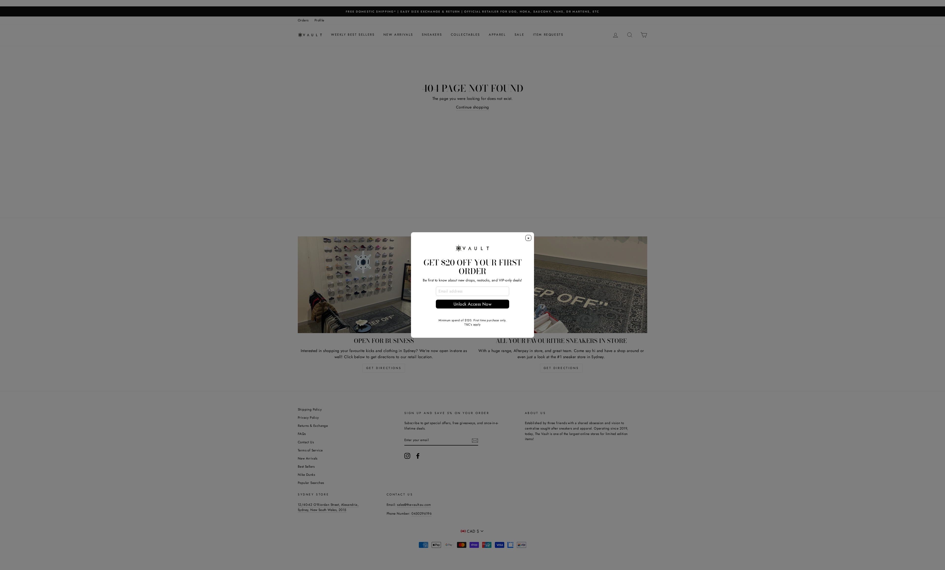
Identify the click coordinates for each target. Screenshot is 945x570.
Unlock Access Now (472, 304)
